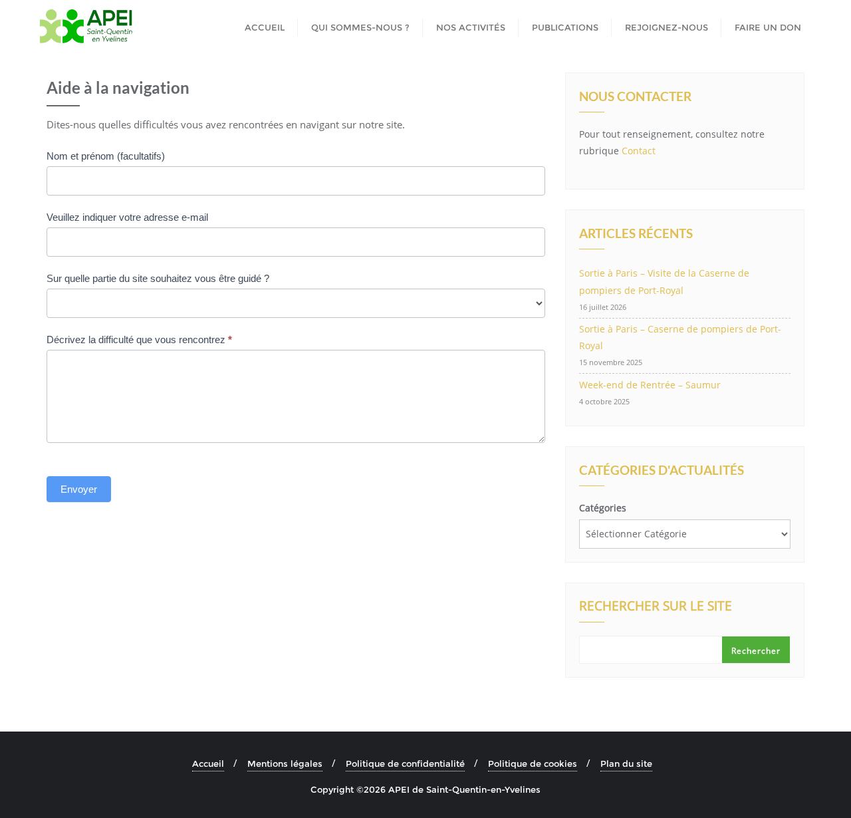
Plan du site (626, 763)
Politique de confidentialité (405, 763)
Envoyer (79, 489)
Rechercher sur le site (655, 607)
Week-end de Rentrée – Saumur (650, 384)
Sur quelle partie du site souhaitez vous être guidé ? (158, 278)
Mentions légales (284, 763)
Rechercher (756, 650)
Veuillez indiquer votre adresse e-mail (127, 217)
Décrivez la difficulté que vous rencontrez (139, 339)
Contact (639, 150)
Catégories (602, 507)
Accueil (208, 763)
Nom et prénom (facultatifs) (106, 156)
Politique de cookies (532, 763)
